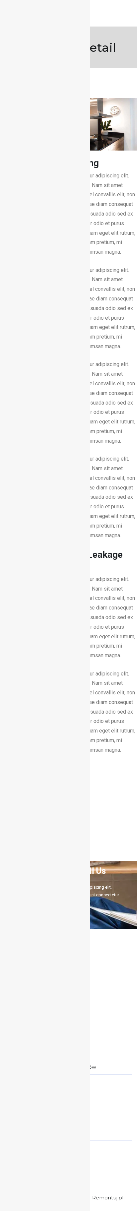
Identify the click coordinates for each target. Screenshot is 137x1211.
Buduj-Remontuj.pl (99, 1197)
